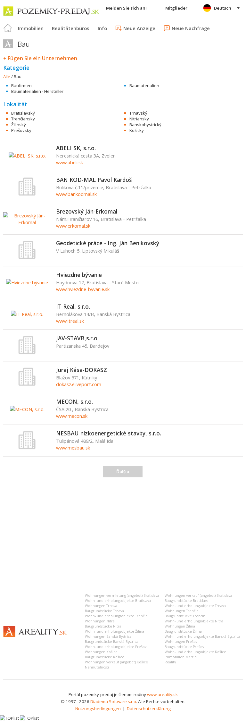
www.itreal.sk (70, 321)
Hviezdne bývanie (79, 274)
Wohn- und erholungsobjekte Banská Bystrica (202, 636)
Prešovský (21, 130)
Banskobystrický (145, 124)
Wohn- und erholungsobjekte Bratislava (118, 600)
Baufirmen (21, 85)
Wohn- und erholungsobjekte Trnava (195, 606)
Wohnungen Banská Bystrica (108, 636)
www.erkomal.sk (73, 226)
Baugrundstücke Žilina (183, 631)
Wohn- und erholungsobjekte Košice (195, 652)
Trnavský (138, 113)
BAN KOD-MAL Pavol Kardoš (94, 179)
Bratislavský (23, 113)
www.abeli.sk (69, 162)
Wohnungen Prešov (181, 641)
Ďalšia (122, 471)
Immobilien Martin (181, 657)
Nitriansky (139, 119)
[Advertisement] (123, 530)
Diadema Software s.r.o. (113, 701)
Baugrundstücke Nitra (103, 626)
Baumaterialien (144, 85)
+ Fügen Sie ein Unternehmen (40, 58)
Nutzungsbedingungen (98, 708)
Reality (170, 662)
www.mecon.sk (71, 416)
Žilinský (18, 124)
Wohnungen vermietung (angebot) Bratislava (122, 595)
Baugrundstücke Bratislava (187, 600)
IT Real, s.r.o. (73, 306)
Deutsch (222, 8)
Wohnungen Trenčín (182, 611)
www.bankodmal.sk (76, 194)
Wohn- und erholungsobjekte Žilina (114, 631)
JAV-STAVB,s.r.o (76, 338)
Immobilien (31, 28)
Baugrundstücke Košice (104, 657)
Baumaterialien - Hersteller (37, 91)
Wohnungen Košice (101, 652)
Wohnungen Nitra (100, 621)
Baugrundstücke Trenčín (185, 616)
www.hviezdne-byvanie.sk (83, 289)
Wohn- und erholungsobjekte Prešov (115, 646)
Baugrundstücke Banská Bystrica (111, 641)
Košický (136, 130)
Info (102, 28)
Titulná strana (8, 28)
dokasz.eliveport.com (78, 384)
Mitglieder (176, 8)
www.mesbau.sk (73, 447)
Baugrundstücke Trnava (104, 611)
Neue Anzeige (139, 28)
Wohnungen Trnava (101, 606)
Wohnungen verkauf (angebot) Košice (116, 662)
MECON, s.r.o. (74, 401)
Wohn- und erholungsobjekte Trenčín (116, 616)
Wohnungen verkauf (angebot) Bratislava (198, 595)
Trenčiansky (23, 119)
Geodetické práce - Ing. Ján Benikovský (107, 243)
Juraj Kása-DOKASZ (81, 369)
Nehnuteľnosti (97, 667)
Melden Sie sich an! (126, 8)
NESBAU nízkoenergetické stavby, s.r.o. (108, 433)
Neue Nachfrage (191, 28)
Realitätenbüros (70, 28)
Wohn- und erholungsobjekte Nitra (194, 621)
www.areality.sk (162, 694)
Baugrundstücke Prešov (184, 646)
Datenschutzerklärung (149, 708)
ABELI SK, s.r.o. (76, 147)
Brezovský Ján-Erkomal (86, 211)
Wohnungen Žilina (180, 626)
